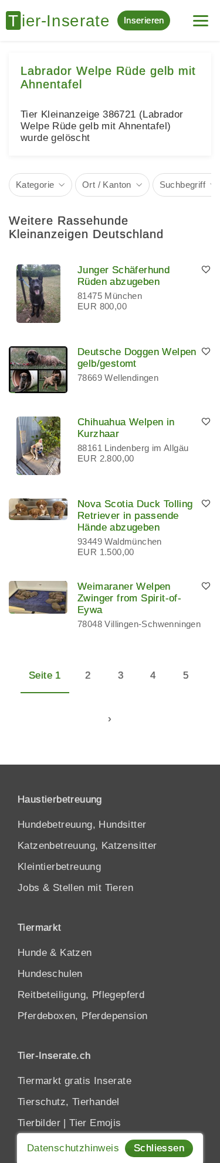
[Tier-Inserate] (61, 20)
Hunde (32, 952)
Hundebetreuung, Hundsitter (82, 824)
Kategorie (35, 185)
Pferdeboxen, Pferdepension (82, 1015)
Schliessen (159, 1148)
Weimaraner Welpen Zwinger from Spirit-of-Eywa (129, 598)
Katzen (76, 952)
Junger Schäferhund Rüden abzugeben (123, 275)
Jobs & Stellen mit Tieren (75, 887)
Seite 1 (45, 675)
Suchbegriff (182, 185)
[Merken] (206, 270)
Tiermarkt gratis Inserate (74, 1080)
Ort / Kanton (106, 185)
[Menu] (200, 16)
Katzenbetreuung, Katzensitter (87, 845)
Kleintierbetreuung (59, 866)
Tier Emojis (95, 1122)
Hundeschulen (50, 973)
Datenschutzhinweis (73, 1148)
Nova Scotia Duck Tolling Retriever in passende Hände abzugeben (135, 515)
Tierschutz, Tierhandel (69, 1101)
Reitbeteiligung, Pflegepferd (81, 994)
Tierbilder (39, 1122)
